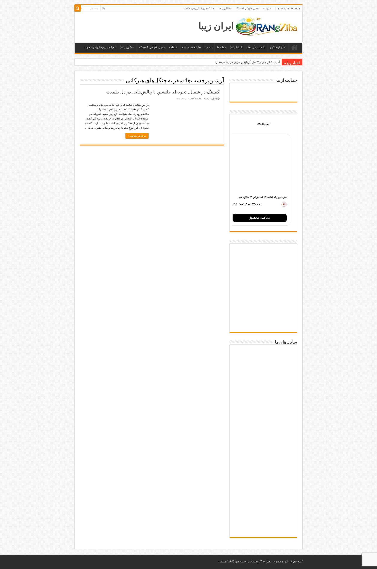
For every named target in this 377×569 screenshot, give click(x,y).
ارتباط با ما (236, 47)
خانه (294, 47)
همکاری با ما (225, 8)
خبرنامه (267, 8)
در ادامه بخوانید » (137, 135)
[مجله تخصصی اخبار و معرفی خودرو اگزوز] (263, 453)
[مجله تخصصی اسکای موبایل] (263, 503)
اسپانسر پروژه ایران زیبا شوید (199, 8)
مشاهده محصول (260, 218)
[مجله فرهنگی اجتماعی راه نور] (263, 405)
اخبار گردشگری (278, 47)
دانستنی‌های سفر (256, 47)
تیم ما (209, 47)
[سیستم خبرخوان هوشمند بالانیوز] (263, 479)
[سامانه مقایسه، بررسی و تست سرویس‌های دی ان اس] (263, 525)
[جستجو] (77, 8)
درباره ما (221, 47)
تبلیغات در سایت (191, 47)
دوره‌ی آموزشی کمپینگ (247, 8)
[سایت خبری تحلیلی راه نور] (263, 426)
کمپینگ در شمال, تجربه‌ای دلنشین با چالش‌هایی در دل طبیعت (162, 92)
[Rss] (103, 8)
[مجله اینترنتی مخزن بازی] (263, 357)
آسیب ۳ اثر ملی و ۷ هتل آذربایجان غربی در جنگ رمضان (247, 62)
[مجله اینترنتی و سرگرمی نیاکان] (263, 382)
